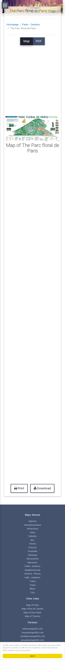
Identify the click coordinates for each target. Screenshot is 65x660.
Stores (32, 543)
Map (26, 41)
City (32, 592)
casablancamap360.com (32, 636)
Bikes (32, 588)
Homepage (13, 24)
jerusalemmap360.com (32, 640)
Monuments (32, 558)
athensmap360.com (32, 628)
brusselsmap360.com (33, 632)
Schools (32, 547)
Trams (32, 585)
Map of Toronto (32, 616)
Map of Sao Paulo (32, 612)
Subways (32, 555)
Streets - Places (32, 573)
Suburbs (32, 536)
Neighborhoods (32, 570)
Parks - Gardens (31, 24)
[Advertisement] (32, 77)
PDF (39, 41)
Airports (32, 521)
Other (32, 532)
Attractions (32, 528)
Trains (33, 581)
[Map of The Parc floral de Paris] (32, 127)
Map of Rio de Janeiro (33, 608)
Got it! (32, 656)
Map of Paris (32, 605)
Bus (32, 540)
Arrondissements (32, 525)
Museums (32, 562)
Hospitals (32, 551)
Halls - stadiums (32, 577)
